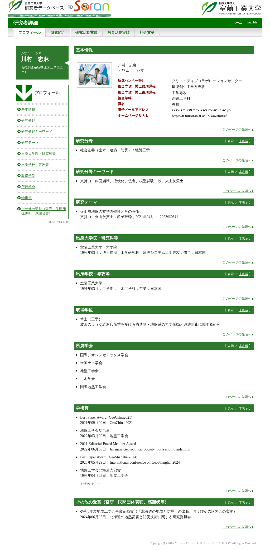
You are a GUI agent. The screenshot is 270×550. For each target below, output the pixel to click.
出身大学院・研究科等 (38, 154)
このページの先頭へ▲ (238, 129)
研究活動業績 (86, 32)
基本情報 (28, 109)
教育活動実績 (119, 32)
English (252, 22)
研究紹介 (58, 32)
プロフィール (29, 32)
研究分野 (28, 120)
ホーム (237, 22)
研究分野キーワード (36, 131)
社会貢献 (147, 32)
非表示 (243, 141)
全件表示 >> (90, 483)
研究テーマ (29, 143)
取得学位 (28, 176)
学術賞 (26, 198)
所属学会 (28, 187)
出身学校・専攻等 (35, 165)
